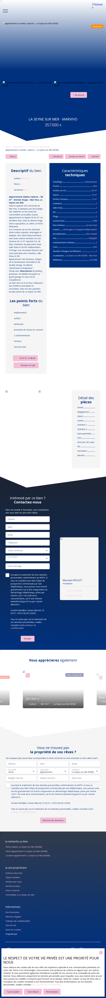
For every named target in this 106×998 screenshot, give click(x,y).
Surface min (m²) (47, 778)
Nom (10, 527)
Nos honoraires (12, 912)
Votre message (15, 566)
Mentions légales (13, 916)
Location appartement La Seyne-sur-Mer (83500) (28, 855)
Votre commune (15, 550)
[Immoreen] (97, 11)
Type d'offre (12, 770)
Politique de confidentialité (18, 921)
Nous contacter (13, 890)
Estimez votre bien (14, 873)
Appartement (19, 146)
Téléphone (13, 542)
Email (10, 535)
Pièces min (76, 778)
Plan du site (11, 925)
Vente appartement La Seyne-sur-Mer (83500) (26, 851)
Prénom (11, 519)
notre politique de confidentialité (46, 984)
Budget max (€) (15, 778)
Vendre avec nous (14, 881)
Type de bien (44, 770)
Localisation (75, 770)
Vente (8, 146)
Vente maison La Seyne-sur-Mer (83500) (24, 847)
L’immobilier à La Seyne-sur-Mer (20, 894)
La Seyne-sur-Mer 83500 (39, 146)
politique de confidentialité (23, 812)
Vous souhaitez (12, 557)
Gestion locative (13, 886)
